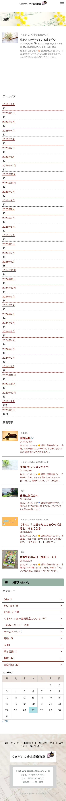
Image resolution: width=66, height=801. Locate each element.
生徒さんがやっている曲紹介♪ (38, 39)
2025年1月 (8, 261)
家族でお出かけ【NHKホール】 (38, 557)
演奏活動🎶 (27, 438)
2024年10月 (9, 287)
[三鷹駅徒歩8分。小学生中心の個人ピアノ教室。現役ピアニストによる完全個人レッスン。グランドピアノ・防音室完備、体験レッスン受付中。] (33, 3)
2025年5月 (8, 226)
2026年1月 (8, 156)
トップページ (13, 743)
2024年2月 (8, 357)
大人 (38, 47)
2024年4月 (8, 340)
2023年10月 (9, 392)
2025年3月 (8, 244)
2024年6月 (8, 322)
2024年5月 (8, 331)
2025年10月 (9, 183)
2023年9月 (8, 401)
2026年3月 (8, 139)
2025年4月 (8, 235)
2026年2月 (8, 148)
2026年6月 (8, 113)
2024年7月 (8, 314)
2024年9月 (8, 296)
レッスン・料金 (47, 743)
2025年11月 (9, 174)
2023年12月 (9, 375)
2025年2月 (8, 252)
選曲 (54, 47)
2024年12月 (9, 270)
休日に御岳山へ (29, 495)
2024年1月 (8, 366)
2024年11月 (9, 279)
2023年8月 (8, 410)
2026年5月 (8, 121)
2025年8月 (8, 200)
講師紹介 (29, 743)
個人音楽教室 (29, 47)
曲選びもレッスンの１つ (34, 466)
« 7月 (5, 721)
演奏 (49, 47)
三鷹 (47, 43)
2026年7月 (8, 104)
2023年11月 (9, 383)
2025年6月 (8, 217)
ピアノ (41, 43)
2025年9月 (8, 191)
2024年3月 (8, 348)
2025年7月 (8, 209)
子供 (44, 47)
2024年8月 (8, 305)
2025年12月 (9, 165)
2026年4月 (8, 130)
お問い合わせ (38, 746)
